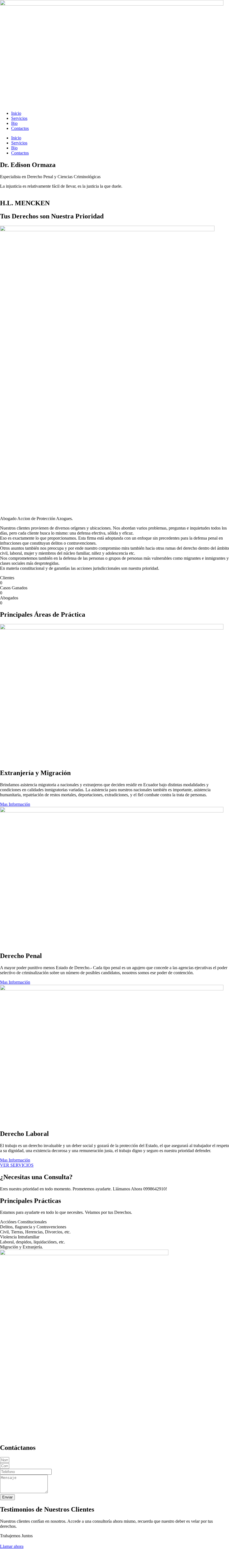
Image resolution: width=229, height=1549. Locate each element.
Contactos (20, 128)
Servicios (19, 118)
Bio (14, 123)
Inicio (16, 113)
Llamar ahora (11, 1546)
